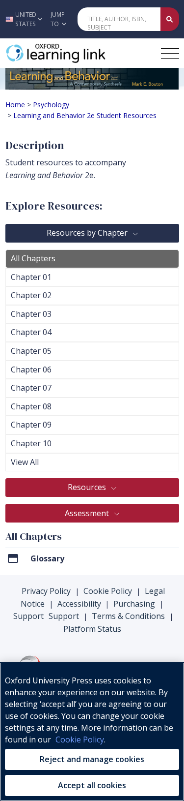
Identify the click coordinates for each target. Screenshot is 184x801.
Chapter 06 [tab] (31, 369)
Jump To (58, 19)
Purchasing (134, 603)
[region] (92, 731)
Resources (88, 487)
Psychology (51, 104)
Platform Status (92, 628)
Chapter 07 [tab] (31, 387)
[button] (22, 19)
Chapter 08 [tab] (31, 406)
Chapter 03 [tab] (31, 313)
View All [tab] (25, 462)
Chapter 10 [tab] (31, 443)
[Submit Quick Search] (169, 19)
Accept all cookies (92, 785)
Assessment (88, 513)
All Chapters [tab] (33, 258)
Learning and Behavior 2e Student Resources (85, 115)
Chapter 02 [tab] (31, 295)
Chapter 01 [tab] (31, 277)
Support (28, 616)
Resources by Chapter (88, 232)
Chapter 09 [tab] (31, 424)
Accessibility (79, 603)
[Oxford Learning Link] (79, 53)
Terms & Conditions (128, 616)
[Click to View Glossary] (13, 558)
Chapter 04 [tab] (31, 332)
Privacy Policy (46, 590)
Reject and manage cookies (92, 759)
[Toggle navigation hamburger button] (170, 53)
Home (15, 104)
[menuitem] (92, 561)
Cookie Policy (107, 590)
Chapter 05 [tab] (31, 350)
